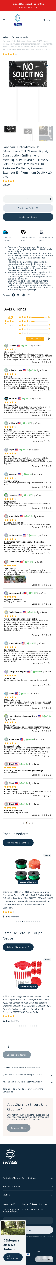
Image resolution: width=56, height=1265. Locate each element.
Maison (6, 37)
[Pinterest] (23, 295)
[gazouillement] (18, 295)
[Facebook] (13, 295)
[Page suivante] (32, 822)
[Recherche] (44, 20)
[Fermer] (23, 1223)
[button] (4, 20)
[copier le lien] (28, 295)
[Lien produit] (28, 869)
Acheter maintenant (28, 217)
